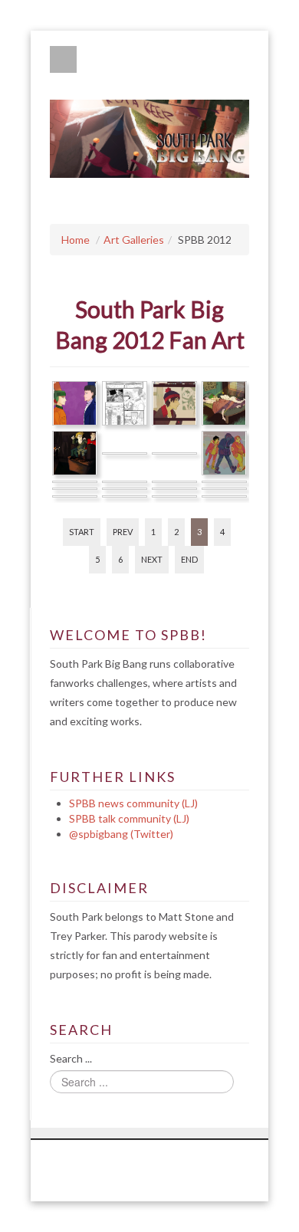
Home (75, 239)
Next (152, 559)
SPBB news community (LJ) (133, 803)
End (189, 559)
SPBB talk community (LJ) (129, 818)
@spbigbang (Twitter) (121, 833)
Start (81, 532)
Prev (123, 532)
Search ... (71, 1058)
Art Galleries (134, 239)
